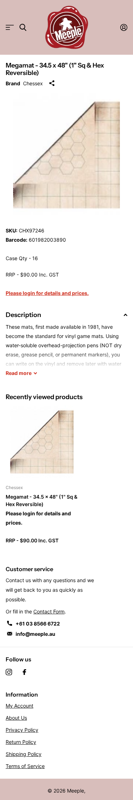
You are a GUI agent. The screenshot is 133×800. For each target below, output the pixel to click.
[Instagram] (9, 672)
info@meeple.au (35, 634)
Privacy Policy (22, 730)
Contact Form (49, 611)
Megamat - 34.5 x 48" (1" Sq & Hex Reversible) (41, 500)
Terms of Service (25, 766)
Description (23, 315)
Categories (10, 28)
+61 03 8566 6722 (38, 624)
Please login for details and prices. (47, 293)
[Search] (23, 28)
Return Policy (21, 742)
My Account (19, 706)
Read (19, 373)
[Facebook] (24, 672)
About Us (16, 718)
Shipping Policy (23, 754)
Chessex (33, 83)
